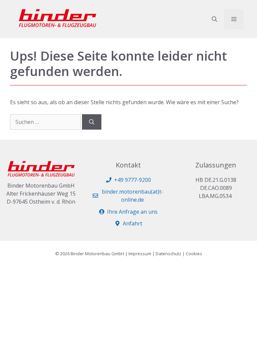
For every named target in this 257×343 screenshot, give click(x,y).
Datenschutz (168, 254)
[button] (214, 19)
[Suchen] (91, 122)
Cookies (194, 254)
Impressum (139, 254)
